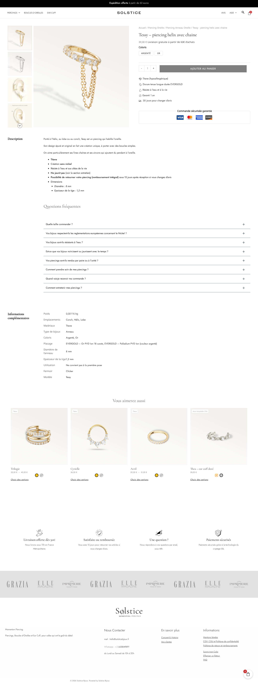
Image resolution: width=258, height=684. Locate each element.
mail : (116, 639)
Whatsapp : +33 (116, 646)
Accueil (142, 28)
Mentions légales (210, 637)
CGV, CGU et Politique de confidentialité (221, 641)
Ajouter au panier (203, 69)
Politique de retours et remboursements (220, 645)
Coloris (142, 47)
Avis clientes (166, 641)
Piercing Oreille (156, 28)
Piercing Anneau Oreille (178, 28)
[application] (18, 12)
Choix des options (20, 479)
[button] (243, 13)
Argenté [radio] (146, 53)
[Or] (37, 475)
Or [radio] (158, 53)
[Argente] (41, 475)
